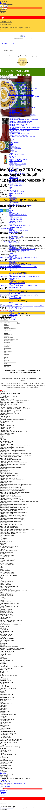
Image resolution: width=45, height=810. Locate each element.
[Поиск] (31, 38)
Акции (4, 8)
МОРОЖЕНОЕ (13, 269)
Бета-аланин (7, 348)
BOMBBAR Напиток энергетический (19, 250)
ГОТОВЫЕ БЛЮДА (14, 168)
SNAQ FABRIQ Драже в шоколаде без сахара (22, 136)
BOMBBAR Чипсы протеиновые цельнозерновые (23, 119)
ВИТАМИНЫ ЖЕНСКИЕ (15, 308)
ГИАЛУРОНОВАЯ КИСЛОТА (16, 287)
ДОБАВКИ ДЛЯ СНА (14, 293)
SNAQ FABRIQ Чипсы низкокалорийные (20, 121)
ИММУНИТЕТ (13, 255)
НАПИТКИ (12, 170)
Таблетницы (7, 365)
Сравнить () (21, 783)
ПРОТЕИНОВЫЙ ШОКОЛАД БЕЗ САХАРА (20, 264)
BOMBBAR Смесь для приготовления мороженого (24, 129)
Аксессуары (3, 9)
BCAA (10, 272)
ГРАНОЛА (11, 210)
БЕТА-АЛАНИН (13, 281)
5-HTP (10, 270)
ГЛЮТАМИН (12, 289)
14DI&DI (11, 153)
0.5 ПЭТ (11, 145)
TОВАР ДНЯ (12, 162)
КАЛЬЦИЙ (12, 310)
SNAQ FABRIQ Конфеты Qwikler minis (20, 99)
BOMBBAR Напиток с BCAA (17, 125)
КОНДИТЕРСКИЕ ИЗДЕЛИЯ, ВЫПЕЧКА (20, 225)
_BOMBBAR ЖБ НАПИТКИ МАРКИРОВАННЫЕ (22, 107)
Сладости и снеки (8, 340)
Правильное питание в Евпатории (32, 383)
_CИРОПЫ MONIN (14, 104)
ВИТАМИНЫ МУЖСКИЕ (16, 307)
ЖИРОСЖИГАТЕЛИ (14, 295)
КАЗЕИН (11, 253)
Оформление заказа (6, 807)
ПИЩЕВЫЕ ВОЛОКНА (15, 266)
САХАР (11, 216)
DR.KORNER (12, 156)
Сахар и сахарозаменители (11, 339)
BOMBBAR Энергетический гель (18, 247)
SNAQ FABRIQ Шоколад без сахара (19, 133)
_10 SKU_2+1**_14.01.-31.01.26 (17, 91)
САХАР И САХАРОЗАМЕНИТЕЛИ (18, 173)
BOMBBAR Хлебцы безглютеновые (19, 122)
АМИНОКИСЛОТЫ (14, 278)
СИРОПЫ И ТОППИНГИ (15, 218)
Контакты (3, 14)
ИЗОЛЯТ (11, 259)
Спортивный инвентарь (10, 361)
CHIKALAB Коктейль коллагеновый (19, 130)
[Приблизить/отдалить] (5, 803)
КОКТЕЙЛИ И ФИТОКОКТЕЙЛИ (18, 201)
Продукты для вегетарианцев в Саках (26, 387)
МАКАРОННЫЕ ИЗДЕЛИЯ (16, 181)
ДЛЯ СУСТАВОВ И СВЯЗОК (16, 292)
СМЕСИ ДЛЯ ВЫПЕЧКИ (15, 185)
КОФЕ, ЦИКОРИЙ (14, 202)
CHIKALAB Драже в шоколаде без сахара (21, 138)
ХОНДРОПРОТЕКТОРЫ (15, 258)
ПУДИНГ (11, 208)
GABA (10, 275)
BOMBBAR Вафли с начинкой (17, 85)
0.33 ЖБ (11, 139)
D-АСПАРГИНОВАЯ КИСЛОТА (17, 273)
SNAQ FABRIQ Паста (14, 132)
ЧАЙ (10, 207)
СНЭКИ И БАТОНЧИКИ (15, 219)
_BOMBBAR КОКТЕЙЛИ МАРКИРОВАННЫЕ (21, 95)
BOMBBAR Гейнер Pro (15, 118)
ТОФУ (10, 196)
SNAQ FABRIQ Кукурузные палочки (19, 98)
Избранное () (12, 783)
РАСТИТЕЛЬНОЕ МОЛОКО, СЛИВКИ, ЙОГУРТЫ (22, 205)
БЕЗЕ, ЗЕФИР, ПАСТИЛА (16, 221)
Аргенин (6, 346)
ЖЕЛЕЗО (11, 302)
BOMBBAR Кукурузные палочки (18, 101)
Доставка (3, 11)
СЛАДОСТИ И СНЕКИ (15, 174)
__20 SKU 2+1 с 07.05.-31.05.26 (18, 87)
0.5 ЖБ (11, 140)
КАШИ (10, 212)
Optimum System (14, 242)
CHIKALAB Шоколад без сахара (18, 135)
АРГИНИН (11, 279)
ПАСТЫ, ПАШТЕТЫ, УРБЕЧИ (17, 193)
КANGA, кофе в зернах (15, 165)
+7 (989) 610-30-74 (6, 22)
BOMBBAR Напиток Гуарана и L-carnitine (21, 124)
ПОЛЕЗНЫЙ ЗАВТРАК (15, 171)
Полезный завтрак (8, 337)
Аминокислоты (8, 345)
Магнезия (6, 360)
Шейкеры (6, 366)
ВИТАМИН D (12, 319)
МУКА (10, 182)
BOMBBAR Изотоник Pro (16, 113)
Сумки (5, 363)
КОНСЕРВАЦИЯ (13, 178)
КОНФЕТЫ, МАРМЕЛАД (16, 227)
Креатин (6, 354)
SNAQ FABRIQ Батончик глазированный (21, 90)
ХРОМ (10, 305)
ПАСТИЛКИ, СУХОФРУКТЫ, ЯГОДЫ (19, 230)
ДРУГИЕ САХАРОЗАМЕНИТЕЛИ (18, 215)
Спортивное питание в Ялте (10, 383)
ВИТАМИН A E (13, 315)
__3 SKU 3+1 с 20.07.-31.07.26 (17, 84)
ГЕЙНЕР (11, 286)
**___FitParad (13, 151)
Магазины (6, 327)
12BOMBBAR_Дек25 (14, 147)
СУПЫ (10, 195)
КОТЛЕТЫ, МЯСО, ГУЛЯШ (16, 191)
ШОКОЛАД (12, 233)
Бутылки (6, 358)
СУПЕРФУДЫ (12, 176)
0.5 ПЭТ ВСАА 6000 (14, 142)
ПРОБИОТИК (12, 256)
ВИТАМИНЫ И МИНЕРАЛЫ (17, 283)
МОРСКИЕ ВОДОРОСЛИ (16, 236)
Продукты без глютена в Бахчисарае (12, 385)
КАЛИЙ (11, 301)
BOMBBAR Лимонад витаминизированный (22, 249)
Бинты (6, 357)
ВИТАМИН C (12, 318)
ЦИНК (10, 311)
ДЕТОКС (11, 245)
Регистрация (4, 786)
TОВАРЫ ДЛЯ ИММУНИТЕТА (17, 164)
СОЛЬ (10, 187)
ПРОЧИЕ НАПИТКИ (14, 204)
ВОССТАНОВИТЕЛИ (14, 284)
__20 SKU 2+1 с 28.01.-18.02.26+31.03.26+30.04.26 (24, 96)
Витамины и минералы (10, 349)
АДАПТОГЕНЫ (13, 267)
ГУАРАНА (11, 290)
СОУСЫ (11, 188)
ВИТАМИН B (12, 316)
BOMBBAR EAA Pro (14, 112)
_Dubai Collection (14, 105)
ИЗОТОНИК (12, 261)
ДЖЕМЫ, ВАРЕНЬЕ (14, 222)
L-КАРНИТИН (12, 276)
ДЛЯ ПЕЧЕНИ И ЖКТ (15, 298)
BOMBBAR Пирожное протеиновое (19, 102)
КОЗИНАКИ (12, 224)
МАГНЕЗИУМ (13, 262)
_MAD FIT (11, 93)
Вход (9, 786)
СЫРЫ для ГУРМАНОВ (15, 161)
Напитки (6, 336)
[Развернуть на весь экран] (3, 803)
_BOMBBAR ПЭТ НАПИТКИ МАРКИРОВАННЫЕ (22, 115)
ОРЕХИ (11, 229)
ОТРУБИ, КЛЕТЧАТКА (15, 184)
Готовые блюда (8, 334)
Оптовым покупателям (10, 328)
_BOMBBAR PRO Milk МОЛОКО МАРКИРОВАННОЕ (23, 88)
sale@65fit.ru (4, 783)
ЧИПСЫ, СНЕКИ (13, 232)
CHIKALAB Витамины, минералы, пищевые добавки (24, 127)
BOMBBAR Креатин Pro (15, 108)
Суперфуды (7, 342)
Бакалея (6, 333)
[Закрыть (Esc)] (1, 803)
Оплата (2, 12)
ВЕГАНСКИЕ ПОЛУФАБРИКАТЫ (18, 159)
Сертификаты (7, 330)
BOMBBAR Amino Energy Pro (17, 110)
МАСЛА (11, 235)
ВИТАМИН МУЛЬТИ (14, 313)
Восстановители (8, 351)
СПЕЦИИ (11, 157)
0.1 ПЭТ (11, 144)
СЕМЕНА (11, 239)
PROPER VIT (12, 244)
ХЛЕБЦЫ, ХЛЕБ (13, 190)
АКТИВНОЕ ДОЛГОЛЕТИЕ (16, 252)
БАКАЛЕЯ (11, 167)
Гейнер (6, 352)
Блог (5, 324)
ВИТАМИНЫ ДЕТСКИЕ (15, 304)
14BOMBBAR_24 (13, 116)
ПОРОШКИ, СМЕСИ (14, 238)
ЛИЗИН (11, 299)
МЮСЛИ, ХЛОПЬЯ (14, 213)
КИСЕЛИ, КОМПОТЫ (15, 199)
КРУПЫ (11, 179)
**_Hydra (11, 150)
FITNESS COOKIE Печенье (16, 154)
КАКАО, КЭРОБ (13, 198)
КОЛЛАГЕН (12, 296)
